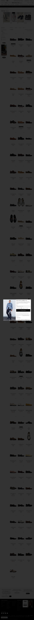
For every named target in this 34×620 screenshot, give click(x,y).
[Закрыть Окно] (30, 300)
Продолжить (23, 310)
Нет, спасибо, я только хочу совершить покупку (23, 319)
